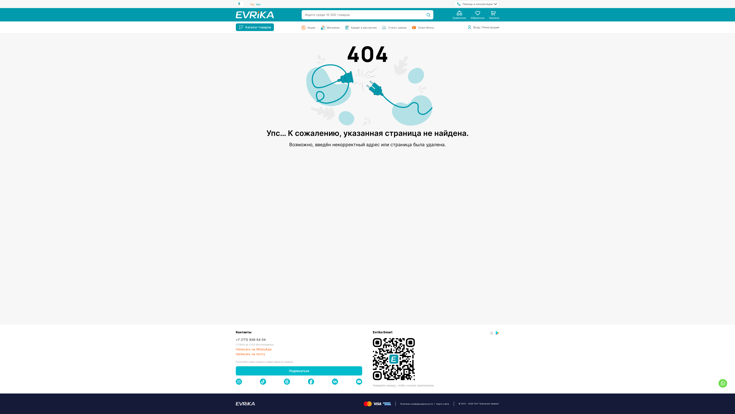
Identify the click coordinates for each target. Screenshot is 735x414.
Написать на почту (250, 354)
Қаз (258, 4)
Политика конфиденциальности (416, 404)
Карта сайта (442, 404)
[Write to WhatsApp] (723, 383)
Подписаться (299, 371)
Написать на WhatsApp (254, 349)
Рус (253, 4)
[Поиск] (428, 14)
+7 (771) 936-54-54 (251, 339)
